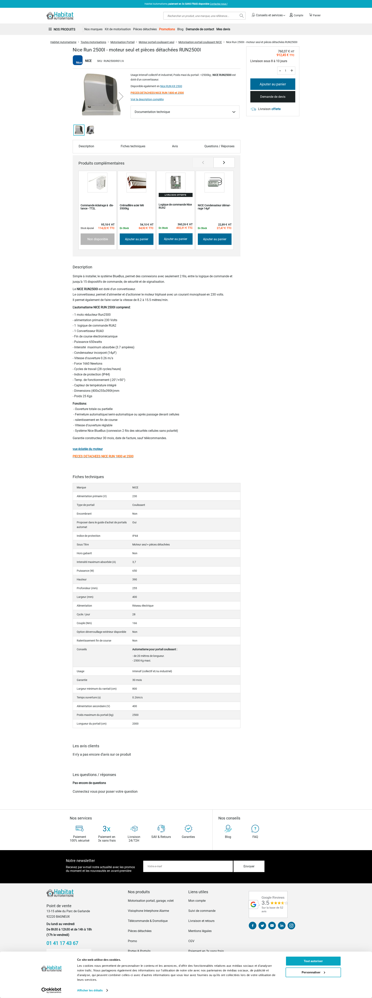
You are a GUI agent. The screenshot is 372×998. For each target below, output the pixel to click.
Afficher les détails (90, 990)
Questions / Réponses (219, 146)
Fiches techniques (133, 146)
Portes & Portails (139, 951)
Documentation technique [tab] (152, 112)
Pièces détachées (140, 931)
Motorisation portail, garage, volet (151, 901)
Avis (175, 146)
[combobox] (204, 16)
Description (86, 146)
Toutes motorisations (93, 42)
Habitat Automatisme (63, 42)
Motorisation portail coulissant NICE (200, 42)
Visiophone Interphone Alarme (148, 911)
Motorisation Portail (122, 42)
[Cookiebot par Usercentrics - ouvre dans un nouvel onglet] (51, 990)
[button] (121, 96)
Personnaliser (311, 972)
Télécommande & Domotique (148, 921)
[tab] (156, 892)
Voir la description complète (147, 99)
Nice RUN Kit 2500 (171, 86)
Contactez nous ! (218, 4)
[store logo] (59, 16)
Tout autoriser (313, 961)
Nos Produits (64, 29)
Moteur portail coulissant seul (156, 42)
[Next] (224, 162)
